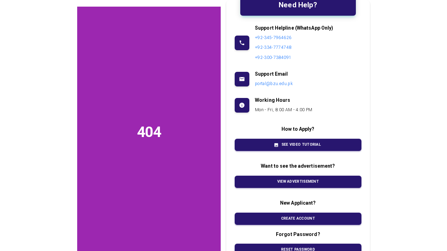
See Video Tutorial (301, 144)
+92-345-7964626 (273, 37)
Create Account (298, 218)
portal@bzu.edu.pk (274, 83)
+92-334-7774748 (273, 47)
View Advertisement (298, 181)
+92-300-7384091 (273, 57)
